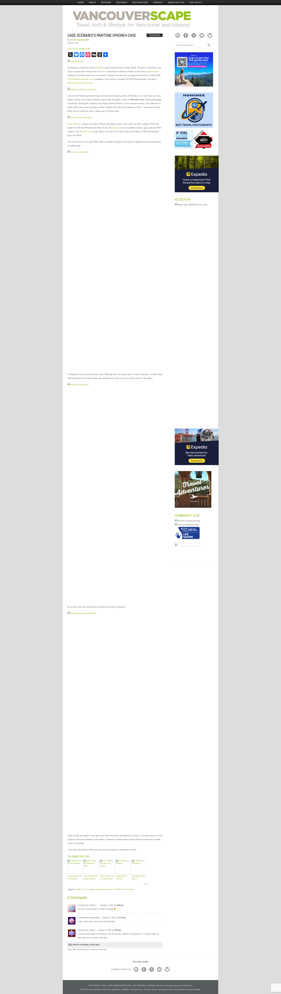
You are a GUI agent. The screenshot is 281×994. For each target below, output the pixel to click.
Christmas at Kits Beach (138, 877)
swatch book (152, 71)
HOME (81, 2)
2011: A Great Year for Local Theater (107, 877)
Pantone (100, 67)
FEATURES (121, 2)
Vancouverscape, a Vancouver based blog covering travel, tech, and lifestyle (140, 19)
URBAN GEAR (84, 49)
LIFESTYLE (72, 49)
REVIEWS (106, 2)
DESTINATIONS (140, 2)
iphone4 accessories (104, 889)
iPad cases (117, 128)
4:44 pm (120, 905)
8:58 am (117, 930)
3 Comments (154, 35)
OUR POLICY (195, 2)
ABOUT (92, 2)
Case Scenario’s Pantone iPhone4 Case (101, 35)
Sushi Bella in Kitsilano (121, 877)
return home (140, 962)
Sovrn (146, 884)
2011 (79, 889)
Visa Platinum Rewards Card (80, 79)
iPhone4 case (86, 131)
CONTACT (158, 2)
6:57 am (122, 918)
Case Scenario (74, 124)
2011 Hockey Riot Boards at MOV (91, 877)
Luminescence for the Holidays (74, 877)
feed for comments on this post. (84, 944)
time (103, 71)
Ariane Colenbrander (79, 40)
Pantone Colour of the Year (79, 83)
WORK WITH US (176, 2)
